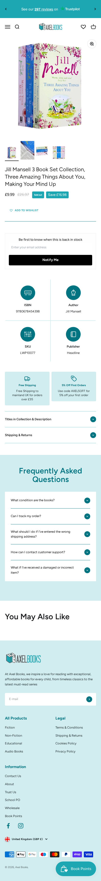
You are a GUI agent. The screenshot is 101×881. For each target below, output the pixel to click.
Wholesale (12, 808)
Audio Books (14, 751)
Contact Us (13, 776)
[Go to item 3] (43, 153)
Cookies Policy (65, 743)
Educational (13, 743)
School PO (12, 800)
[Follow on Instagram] (20, 825)
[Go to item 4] (59, 153)
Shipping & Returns (68, 735)
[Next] (95, 9)
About (9, 784)
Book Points (13, 816)
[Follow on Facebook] (8, 825)
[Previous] (6, 9)
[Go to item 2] (27, 151)
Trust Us (10, 792)
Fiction (10, 727)
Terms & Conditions (69, 727)
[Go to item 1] (12, 153)
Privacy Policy (65, 751)
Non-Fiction (13, 735)
